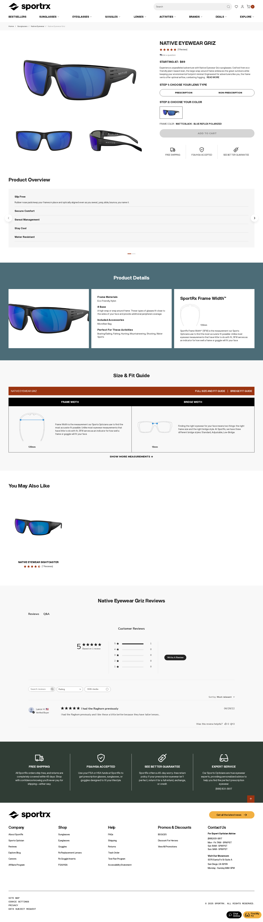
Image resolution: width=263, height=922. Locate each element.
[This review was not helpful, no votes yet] (231, 724)
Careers (12, 859)
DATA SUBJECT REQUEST (22, 909)
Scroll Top (250, 799)
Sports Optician (16, 840)
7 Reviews (47, 566)
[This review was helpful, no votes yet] (226, 724)
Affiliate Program (17, 865)
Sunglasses (22, 26)
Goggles (62, 847)
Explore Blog (15, 853)
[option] (171, 113)
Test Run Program (116, 859)
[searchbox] (38, 689)
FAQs (110, 834)
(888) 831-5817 (215, 839)
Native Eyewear (37, 26)
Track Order (113, 853)
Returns (112, 847)
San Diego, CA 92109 (218, 864)
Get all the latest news (228, 815)
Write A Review (175, 657)
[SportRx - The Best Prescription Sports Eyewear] (30, 7)
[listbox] (207, 113)
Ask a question (169, 55)
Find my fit (255, 915)
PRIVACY (13, 905)
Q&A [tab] (46, 614)
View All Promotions (167, 847)
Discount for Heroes (168, 840)
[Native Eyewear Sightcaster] (38, 527)
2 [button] (133, 253)
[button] (80, 80)
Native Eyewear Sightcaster (38, 562)
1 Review (182, 49)
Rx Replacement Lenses (70, 853)
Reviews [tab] (33, 614)
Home (11, 26)
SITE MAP (14, 898)
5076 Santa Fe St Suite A (220, 860)
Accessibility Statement (120, 865)
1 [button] (129, 253)
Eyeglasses (64, 840)
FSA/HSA (63, 865)
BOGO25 (162, 834)
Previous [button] (8, 218)
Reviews (13, 847)
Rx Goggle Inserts (67, 859)
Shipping (112, 840)
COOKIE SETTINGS (19, 901)
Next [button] (254, 218)
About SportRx (16, 834)
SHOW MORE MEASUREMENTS (130, 456)
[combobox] (193, 6)
